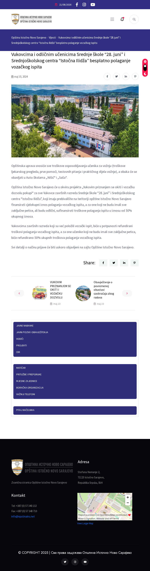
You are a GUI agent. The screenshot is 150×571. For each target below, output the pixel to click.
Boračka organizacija (30, 387)
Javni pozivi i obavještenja (32, 332)
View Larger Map (85, 523)
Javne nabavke (24, 325)
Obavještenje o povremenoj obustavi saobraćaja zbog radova (104, 289)
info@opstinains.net (23, 516)
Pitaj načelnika (25, 410)
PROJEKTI (21, 345)
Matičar (21, 367)
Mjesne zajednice (26, 381)
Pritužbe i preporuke (29, 374)
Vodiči (19, 338)
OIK (18, 352)
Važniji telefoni (25, 394)
